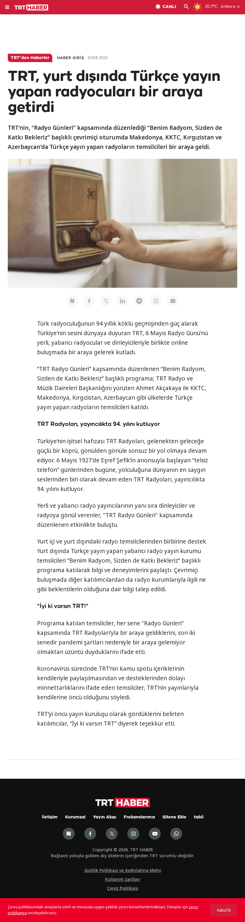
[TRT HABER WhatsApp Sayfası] (176, 834)
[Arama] (186, 7)
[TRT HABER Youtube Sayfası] (155, 834)
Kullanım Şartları (122, 879)
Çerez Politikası (122, 888)
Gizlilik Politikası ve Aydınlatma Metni (122, 870)
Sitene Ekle (174, 817)
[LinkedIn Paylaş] (122, 301)
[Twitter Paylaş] (106, 301)
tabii (198, 817)
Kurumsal (75, 817)
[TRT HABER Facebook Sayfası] (90, 834)
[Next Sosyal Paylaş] (72, 301)
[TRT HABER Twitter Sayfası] (112, 834)
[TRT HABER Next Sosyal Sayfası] (69, 834)
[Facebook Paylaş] (89, 301)
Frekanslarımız (139, 817)
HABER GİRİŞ (70, 58)
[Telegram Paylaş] (139, 301)
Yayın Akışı (104, 817)
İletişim (50, 817)
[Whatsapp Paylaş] (156, 301)
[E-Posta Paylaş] (173, 301)
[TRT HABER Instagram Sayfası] (133, 834)
